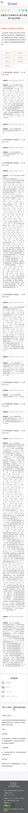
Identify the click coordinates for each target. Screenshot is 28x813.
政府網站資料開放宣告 (14, 786)
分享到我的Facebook (19, 10)
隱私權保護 (13, 783)
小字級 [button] (2, 10)
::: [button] (0, 781)
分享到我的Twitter (22, 10)
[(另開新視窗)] (6, 682)
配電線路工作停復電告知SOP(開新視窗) (12, 28)
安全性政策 (13, 784)
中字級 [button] (5, 10)
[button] (2, 2)
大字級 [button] (8, 10)
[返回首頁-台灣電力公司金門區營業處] (14, 4)
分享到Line (26, 10)
